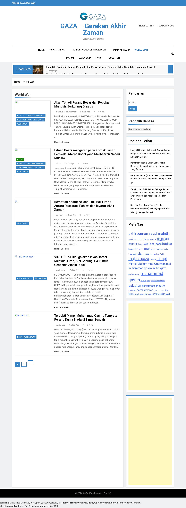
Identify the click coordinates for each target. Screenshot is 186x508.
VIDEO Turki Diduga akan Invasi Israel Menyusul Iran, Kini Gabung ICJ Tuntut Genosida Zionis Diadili (81, 261)
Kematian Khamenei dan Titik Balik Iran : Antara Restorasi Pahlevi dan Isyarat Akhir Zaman (84, 206)
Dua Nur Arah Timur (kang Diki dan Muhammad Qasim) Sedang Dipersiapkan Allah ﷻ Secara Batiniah (150, 209)
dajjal (161, 239)
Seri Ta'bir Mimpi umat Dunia (30, 120)
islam (140, 253)
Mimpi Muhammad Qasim (145, 263)
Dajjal (70, 58)
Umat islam (159, 294)
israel (147, 254)
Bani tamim (138, 239)
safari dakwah (145, 290)
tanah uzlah (139, 294)
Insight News (57, 49)
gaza (159, 244)
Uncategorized (24, 278)
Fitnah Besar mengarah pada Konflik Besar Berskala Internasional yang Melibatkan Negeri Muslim (87, 154)
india (166, 249)
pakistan (134, 286)
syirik (165, 290)
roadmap (132, 290)
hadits (167, 244)
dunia (139, 244)
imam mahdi (144, 249)
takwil (131, 294)
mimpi (162, 258)
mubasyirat (159, 268)
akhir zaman (138, 233)
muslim (143, 281)
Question (114, 58)
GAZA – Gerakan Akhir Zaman (93, 29)
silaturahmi (158, 290)
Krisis (20, 159)
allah (151, 233)
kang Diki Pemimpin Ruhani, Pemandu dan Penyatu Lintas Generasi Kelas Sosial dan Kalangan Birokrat (100, 67)
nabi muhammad (158, 281)
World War (141, 50)
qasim (162, 286)
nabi (148, 281)
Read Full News (61, 142)
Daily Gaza (85, 58)
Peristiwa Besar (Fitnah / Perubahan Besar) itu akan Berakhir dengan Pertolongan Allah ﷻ (151, 179)
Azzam (59, 215)
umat (152, 294)
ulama (147, 294)
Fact (98, 57)
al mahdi (161, 233)
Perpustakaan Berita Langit (89, 49)
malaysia (153, 259)
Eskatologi (149, 243)
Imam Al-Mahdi (121, 50)
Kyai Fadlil (160, 254)
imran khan (158, 249)
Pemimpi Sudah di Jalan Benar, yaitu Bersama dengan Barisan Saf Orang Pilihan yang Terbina (150, 166)
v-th (58, 163)
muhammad (134, 274)
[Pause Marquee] (170, 69)
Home (41, 50)
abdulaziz (60, 270)
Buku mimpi (150, 239)
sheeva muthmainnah (66, 112)
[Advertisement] (150, 346)
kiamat (153, 254)
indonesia (132, 254)
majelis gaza (138, 258)
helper (131, 249)
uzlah (168, 294)
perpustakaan (150, 285)
